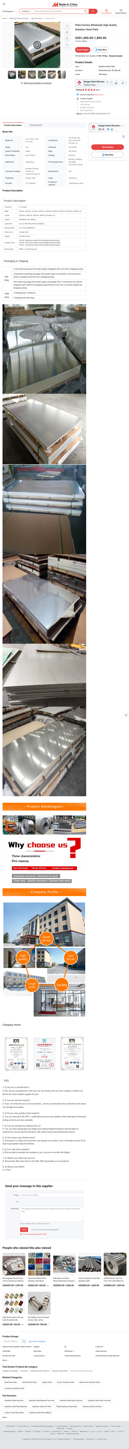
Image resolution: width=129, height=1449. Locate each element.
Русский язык (56, 1431)
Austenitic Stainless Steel (14, 1388)
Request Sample (115, 56)
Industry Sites (88, 1426)
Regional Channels (102, 1426)
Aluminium (68, 1351)
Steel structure (101, 1351)
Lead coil (98, 1346)
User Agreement (78, 1439)
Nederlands (84, 1431)
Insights (69, 1428)
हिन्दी (112, 1431)
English (20, 1431)
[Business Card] (123, 136)
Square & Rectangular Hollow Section (17, 1346)
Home (5, 18)
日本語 (106, 1431)
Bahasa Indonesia (73, 1434)
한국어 (99, 1431)
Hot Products (10, 1426)
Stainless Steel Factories (14, 1400)
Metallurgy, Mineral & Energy (18, 18)
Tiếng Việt (60, 1434)
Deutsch (74, 1431)
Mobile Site (60, 1428)
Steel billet (6, 1351)
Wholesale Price (75, 1426)
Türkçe (52, 1434)
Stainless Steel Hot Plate (41, 1406)
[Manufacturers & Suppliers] (64, 4)
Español (28, 1431)
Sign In (79, 113)
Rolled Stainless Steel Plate (66, 1406)
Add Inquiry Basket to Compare (37, 83)
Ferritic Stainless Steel (65, 1382)
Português (37, 1431)
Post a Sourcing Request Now (33, 1234)
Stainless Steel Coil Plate (92, 1406)
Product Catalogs (38, 1341)
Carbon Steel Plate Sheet (14, 1412)
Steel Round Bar (11, 1382)
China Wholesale (62, 1426)
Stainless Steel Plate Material (16, 1406)
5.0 (100, 129)
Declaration (90, 1439)
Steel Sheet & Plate (29, 1382)
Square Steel (47, 1382)
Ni (65, 1346)
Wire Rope (37, 1351)
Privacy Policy (102, 1439)
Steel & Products (36, 18)
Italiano (66, 1431)
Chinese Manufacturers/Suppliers (42, 1426)
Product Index (115, 1426)
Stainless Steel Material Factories (41, 1400)
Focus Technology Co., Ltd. (48, 1439)
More (5, 1417)
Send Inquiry (82, 50)
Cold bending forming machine (107, 1355)
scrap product (39, 1355)
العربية (92, 1431)
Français (46, 1431)
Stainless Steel (50, 18)
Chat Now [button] (102, 50)
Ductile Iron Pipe (9, 1355)
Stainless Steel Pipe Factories (71, 1400)
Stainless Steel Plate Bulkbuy (40, 1412)
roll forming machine (72, 1355)
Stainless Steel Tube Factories (99, 1400)
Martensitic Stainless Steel (89, 1382)
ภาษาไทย (120, 1431)
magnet (37, 1346)
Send (24, 1229)
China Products (23, 1426)
